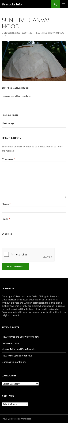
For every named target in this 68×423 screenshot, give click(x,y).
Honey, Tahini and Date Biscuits (19, 349)
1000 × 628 (27, 33)
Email (6, 218)
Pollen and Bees (10, 342)
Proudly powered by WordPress (16, 418)
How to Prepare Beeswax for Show (20, 336)
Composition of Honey (14, 361)
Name (6, 204)
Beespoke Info (12, 4)
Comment (8, 159)
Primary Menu (64, 4)
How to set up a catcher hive (17, 355)
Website (7, 233)
